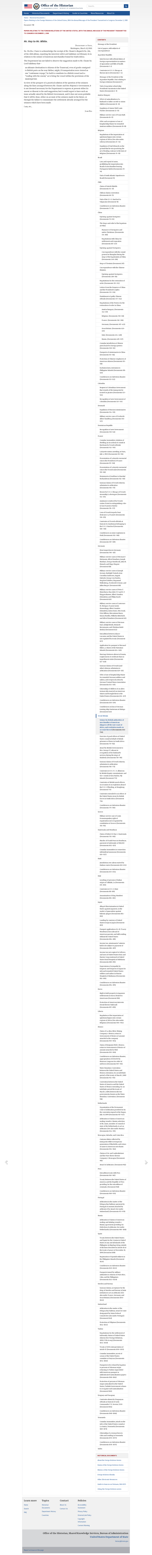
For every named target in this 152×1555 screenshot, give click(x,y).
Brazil (100, 157)
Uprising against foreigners (110, 218)
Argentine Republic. (105, 55)
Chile (99, 182)
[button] (40, 13)
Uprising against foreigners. (112, 275)
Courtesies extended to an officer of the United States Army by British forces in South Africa (113, 797)
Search (26, 1509)
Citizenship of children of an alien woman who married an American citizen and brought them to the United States (113, 692)
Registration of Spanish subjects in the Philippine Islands (112, 1259)
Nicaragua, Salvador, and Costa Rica (111, 1135)
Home (26, 1505)
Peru (99, 1169)
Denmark (101, 406)
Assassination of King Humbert (111, 897)
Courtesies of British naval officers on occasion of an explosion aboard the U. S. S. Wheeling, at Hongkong (113, 786)
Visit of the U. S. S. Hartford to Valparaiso (110, 200)
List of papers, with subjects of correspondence (109, 49)
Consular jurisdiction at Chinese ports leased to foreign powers (111, 345)
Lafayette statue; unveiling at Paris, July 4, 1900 (113, 453)
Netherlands (102, 1103)
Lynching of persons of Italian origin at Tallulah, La (112, 882)
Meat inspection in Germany (110, 551)
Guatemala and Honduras (107, 830)
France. (112, 320)
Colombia (101, 383)
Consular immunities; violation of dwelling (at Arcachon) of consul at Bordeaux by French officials (112, 444)
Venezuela (101, 1417)
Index (100, 1449)
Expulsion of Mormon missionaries (113, 411)
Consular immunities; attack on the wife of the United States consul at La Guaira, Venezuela (112, 1425)
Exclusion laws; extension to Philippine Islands (113, 370)
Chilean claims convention (109, 194)
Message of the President (107, 44)
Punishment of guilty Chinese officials (111, 297)
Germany (101, 546)
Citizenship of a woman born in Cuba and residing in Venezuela (111, 1435)
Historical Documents (46, 1506)
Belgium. (113, 316)
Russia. (112, 339)
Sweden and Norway (105, 1284)
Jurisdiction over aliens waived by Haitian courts (113, 864)
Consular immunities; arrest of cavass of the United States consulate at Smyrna (112, 1357)
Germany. (113, 324)
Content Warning (84, 1525)
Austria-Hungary (104, 95)
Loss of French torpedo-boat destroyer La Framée (112, 514)
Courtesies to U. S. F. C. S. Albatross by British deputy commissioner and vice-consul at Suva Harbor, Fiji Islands (113, 774)
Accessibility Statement (82, 1506)
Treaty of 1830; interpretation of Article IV (112, 1348)
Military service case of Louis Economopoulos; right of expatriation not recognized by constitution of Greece (112, 821)
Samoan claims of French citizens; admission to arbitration (112, 485)
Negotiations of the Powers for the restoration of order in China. (112, 304)
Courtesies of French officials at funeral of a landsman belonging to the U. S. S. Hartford (113, 525)
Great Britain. (113, 330)
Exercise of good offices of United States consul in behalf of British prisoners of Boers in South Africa (112, 740)
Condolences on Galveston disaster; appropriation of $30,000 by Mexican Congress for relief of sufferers (113, 1060)
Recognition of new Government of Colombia (113, 400)
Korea (100, 989)
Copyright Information (82, 1520)
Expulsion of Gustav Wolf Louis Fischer (111, 109)
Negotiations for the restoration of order (112, 282)
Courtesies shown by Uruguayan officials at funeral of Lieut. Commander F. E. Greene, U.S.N (111, 1403)
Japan (100, 902)
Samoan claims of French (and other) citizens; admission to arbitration (112, 668)
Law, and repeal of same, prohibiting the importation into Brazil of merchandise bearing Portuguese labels (112, 166)
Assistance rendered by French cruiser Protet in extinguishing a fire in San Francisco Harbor (113, 504)
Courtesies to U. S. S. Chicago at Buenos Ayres (111, 72)
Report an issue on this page (34, 1550)
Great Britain (103, 716)
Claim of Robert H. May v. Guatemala (113, 835)
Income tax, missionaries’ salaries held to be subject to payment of (112, 945)
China (100, 212)
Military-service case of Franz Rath (112, 116)
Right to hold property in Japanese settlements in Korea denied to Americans (112, 995)
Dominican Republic (105, 425)
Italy (99, 876)
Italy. (112, 335)
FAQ (25, 1512)
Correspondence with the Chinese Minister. (112, 269)
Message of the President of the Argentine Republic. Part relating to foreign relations (113, 79)
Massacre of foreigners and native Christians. (113, 232)
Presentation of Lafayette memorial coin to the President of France (113, 460)
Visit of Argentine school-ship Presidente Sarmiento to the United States (113, 88)
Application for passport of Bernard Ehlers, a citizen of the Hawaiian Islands (113, 647)
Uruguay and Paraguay (106, 1395)
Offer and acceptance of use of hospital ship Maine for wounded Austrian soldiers (113, 124)
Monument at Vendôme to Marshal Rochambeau (112, 477)
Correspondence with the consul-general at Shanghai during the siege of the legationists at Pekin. (114, 255)
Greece (100, 812)
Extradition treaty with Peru (110, 1174)
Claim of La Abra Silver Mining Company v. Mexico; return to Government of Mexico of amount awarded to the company (112, 1036)
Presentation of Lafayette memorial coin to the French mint (113, 469)
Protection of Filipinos (112, 1323)
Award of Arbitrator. (113, 1165)
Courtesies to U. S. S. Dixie (109, 890)
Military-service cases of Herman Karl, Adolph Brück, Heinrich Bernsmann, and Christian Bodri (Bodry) (112, 626)
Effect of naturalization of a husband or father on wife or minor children (112, 101)
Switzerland (102, 1304)
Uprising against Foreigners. (110, 248)
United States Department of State (109, 1537)
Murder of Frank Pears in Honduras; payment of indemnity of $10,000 (113, 843)
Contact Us (64, 1509)
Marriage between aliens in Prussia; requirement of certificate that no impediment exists (113, 658)
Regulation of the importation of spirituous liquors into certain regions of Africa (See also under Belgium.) (112, 1019)
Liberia (100, 1011)
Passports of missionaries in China (112, 353)
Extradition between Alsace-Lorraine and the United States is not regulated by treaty (112, 637)
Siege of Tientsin (112, 263)
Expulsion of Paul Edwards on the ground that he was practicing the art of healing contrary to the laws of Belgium (113, 149)
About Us (63, 1505)
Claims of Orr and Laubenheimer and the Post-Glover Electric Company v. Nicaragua (112, 1157)
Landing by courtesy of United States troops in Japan (112, 922)
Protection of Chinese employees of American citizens (113, 361)
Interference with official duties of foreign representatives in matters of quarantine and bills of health (112, 62)
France (100, 436)
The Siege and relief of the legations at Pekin (113, 224)
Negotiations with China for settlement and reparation (112, 241)
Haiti (99, 859)
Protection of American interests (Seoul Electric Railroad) (112, 1004)
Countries (45, 1515)
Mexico (100, 1027)
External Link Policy (84, 1515)
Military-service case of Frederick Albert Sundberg (112, 418)
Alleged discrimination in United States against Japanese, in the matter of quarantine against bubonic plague (112, 911)
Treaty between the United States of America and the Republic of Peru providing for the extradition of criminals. (113, 1183)
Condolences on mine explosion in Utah (112, 534)
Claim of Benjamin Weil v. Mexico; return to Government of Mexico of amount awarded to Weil (112, 1048)
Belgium (101, 130)
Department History (49, 1511)
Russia (100, 1216)
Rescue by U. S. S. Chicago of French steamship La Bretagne (113, 494)
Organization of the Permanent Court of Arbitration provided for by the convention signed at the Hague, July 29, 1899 (113, 1111)
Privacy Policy (82, 1511)
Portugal (101, 1198)
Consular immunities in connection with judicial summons (113, 852)
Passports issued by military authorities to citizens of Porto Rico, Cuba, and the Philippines (112, 1276)
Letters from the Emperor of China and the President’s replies (112, 289)
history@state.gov (121, 1541)
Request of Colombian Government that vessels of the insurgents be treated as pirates (113, 391)
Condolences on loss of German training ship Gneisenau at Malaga (112, 709)
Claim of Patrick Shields (108, 187)
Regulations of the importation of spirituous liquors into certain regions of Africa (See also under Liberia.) (112, 138)
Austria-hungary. (112, 311)
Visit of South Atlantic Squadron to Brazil (112, 177)
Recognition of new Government (112, 431)
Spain (100, 1234)
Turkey (100, 1329)
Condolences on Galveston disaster (113, 207)
